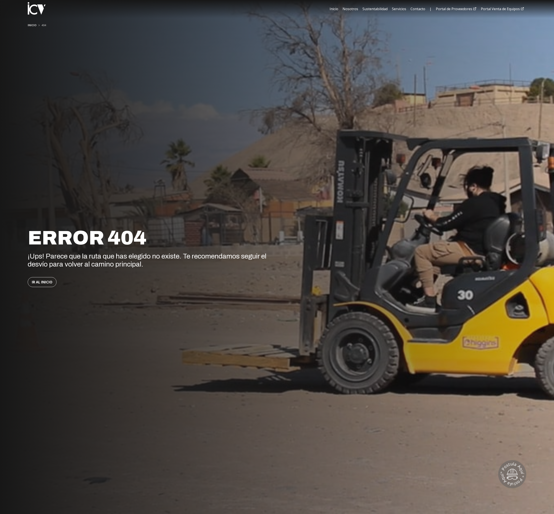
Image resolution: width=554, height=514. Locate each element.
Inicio (334, 8)
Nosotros (350, 8)
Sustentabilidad (375, 8)
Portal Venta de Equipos (501, 8)
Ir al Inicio (42, 282)
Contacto (418, 8)
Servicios (399, 8)
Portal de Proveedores (454, 8)
